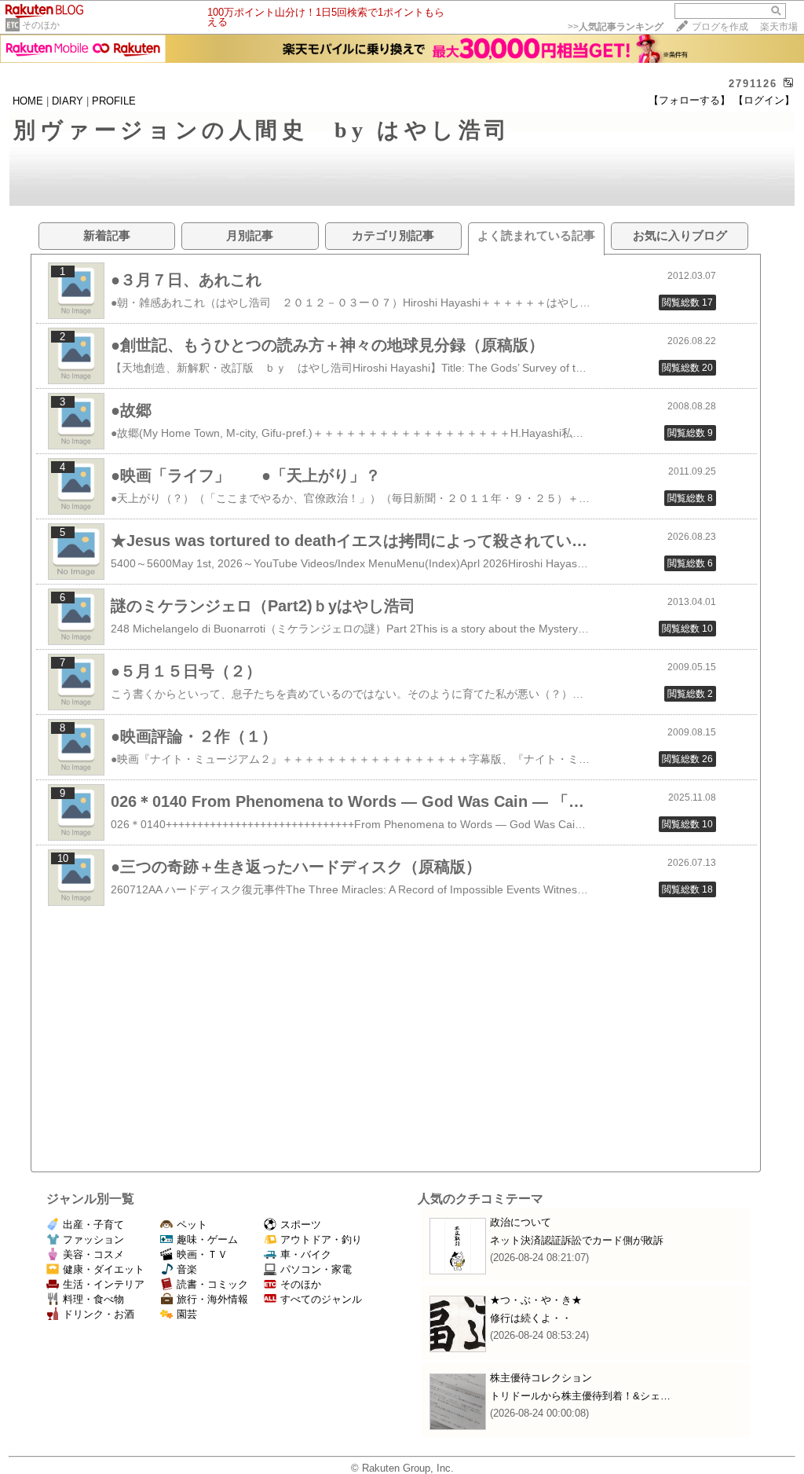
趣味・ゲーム (207, 1239)
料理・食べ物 (93, 1299)
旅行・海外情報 (212, 1299)
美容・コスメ (93, 1254)
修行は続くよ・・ (531, 1318)
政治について (520, 1222)
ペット (192, 1224)
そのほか (41, 25)
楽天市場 (779, 26)
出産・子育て (93, 1224)
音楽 (187, 1269)
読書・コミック (212, 1284)
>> (615, 26)
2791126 (753, 84)
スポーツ (300, 1224)
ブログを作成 (720, 26)
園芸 (187, 1314)
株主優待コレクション (541, 1378)
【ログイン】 (764, 100)
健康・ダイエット (103, 1269)
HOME (28, 101)
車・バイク (305, 1254)
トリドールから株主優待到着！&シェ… (580, 1396)
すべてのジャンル (321, 1299)
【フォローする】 (689, 100)
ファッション (93, 1239)
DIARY (67, 101)
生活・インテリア (103, 1284)
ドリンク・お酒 (98, 1314)
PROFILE (114, 101)
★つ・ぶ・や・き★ (536, 1300)
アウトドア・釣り (321, 1239)
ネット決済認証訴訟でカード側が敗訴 (576, 1240)
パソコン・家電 (316, 1269)
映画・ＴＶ (202, 1254)
